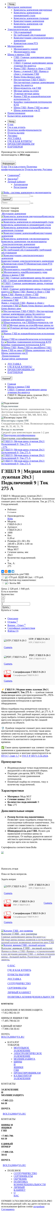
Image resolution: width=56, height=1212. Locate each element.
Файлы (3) (12, 631)
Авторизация (21, 184)
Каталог (10, 210)
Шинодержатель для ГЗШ (27, 88)
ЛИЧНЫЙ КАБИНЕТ (19, 992)
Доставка (12, 135)
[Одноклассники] (6, 571)
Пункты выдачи (15, 132)
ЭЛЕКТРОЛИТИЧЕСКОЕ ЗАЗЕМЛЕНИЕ (28, 1054)
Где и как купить (16, 127)
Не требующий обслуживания (30, 35)
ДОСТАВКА (14, 138)
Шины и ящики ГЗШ (18, 54)
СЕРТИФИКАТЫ (17, 988)
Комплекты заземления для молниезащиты (28, 25)
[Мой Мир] (9, 571)
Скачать (8, 647)
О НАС (16, 1194)
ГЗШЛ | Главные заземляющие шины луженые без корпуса (33, 64)
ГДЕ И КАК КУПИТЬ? (19, 141)
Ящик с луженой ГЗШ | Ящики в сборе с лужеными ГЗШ (31, 72)
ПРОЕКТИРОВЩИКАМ (20, 144)
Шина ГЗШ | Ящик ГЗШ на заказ (31, 107)
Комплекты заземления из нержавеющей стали (27, 14)
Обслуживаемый (23, 32)
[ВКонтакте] (2, 571)
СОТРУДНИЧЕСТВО (19, 983)
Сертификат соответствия (21, 628)
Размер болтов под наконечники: (18, 580)
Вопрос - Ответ (16, 625)
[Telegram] (13, 571)
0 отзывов (11, 512)
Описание (12, 618)
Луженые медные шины (26, 93)
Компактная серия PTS (26, 43)
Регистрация (20, 187)
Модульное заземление (19, 7)
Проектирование (16, 113)
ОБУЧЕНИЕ (20, 1179)
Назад (11, 4)
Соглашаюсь (7, 1209)
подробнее (38, 1206)
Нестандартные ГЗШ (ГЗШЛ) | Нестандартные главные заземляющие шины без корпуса (34, 82)
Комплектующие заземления (29, 21)
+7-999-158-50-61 (10, 157)
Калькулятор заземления (20, 116)
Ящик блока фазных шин (27, 76)
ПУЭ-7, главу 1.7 (10, 756)
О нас (10, 124)
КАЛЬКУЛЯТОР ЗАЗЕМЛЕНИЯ (23, 1077)
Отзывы (12, 622)
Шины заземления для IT (27, 110)
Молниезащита (15, 46)
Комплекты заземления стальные (31, 18)
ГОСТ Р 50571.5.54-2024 (35, 756)
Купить (5, 607)
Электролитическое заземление (24, 29)
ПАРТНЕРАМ (15, 146)
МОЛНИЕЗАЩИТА (24, 1059)
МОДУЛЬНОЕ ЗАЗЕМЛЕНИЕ (22, 1049)
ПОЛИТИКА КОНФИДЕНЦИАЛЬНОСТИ (30, 997)
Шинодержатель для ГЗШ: (15, 574)
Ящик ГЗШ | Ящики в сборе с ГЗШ (32, 68)
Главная (11, 384)
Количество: (7, 594)
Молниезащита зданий (26, 49)
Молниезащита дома (24, 51)
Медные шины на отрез (26, 90)
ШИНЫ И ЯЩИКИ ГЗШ (18, 1065)
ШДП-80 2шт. (31, 577)
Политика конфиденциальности (24, 130)
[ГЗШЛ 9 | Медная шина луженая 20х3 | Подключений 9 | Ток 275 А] (28, 452)
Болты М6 (14, 583)
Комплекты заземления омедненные (33, 10)
